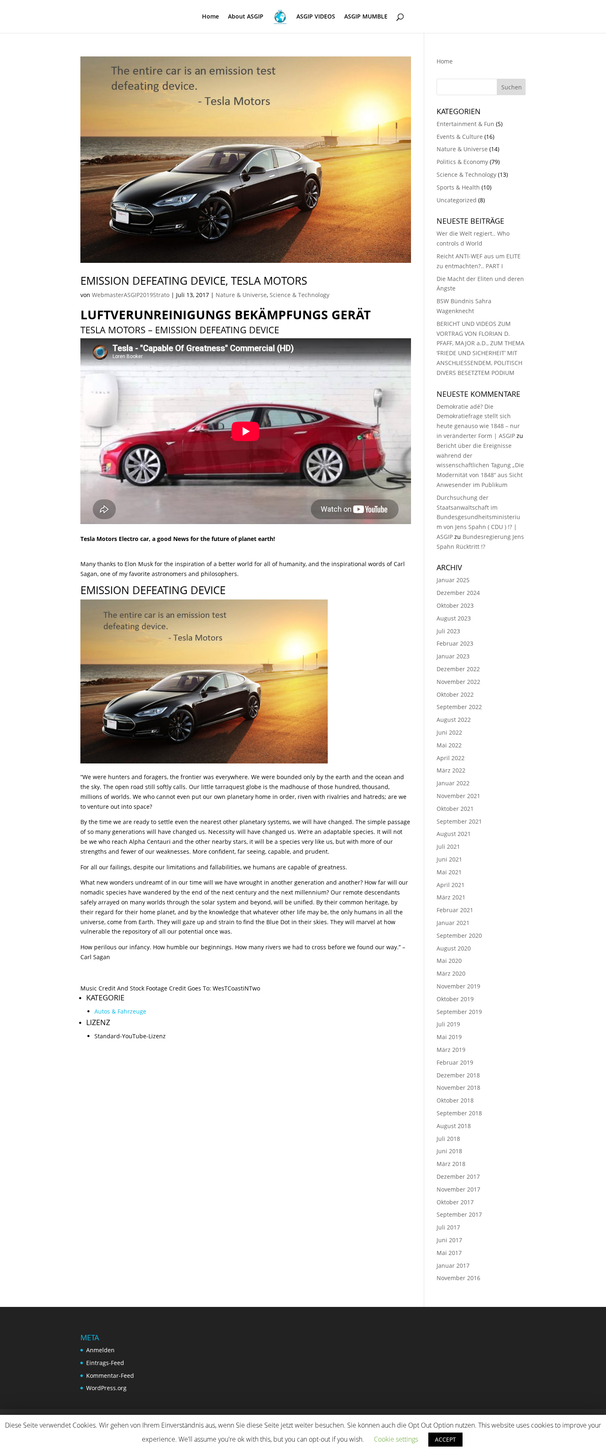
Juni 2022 (449, 732)
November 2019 (458, 986)
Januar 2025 (453, 580)
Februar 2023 (455, 643)
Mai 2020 (449, 961)
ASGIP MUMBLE (366, 17)
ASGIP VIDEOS (315, 17)
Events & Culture (460, 136)
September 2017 (459, 1214)
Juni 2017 (449, 1240)
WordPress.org (106, 1388)
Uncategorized (457, 200)
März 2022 (451, 770)
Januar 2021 (453, 923)
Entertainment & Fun (465, 124)
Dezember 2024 (458, 593)
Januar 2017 (453, 1265)
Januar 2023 (453, 656)
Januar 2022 (453, 783)
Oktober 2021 (455, 808)
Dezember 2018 (458, 1075)
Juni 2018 (449, 1151)
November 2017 (458, 1189)
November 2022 (458, 682)
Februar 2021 (455, 910)
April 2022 (451, 758)
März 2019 (451, 1050)
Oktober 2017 (455, 1202)
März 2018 (451, 1164)
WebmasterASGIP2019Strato (130, 295)
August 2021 (454, 834)
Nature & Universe (241, 295)
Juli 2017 (448, 1227)
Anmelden (100, 1350)
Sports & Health (458, 187)
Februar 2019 (455, 1062)
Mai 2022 (449, 745)
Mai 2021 (449, 872)
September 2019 (459, 1012)
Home (210, 17)
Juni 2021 (449, 859)
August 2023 (454, 618)
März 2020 (451, 973)
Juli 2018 (448, 1139)
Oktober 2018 (455, 1100)
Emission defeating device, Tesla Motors (193, 280)
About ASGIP (245, 17)
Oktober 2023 (455, 605)
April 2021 (451, 885)
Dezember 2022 (458, 669)
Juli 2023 (448, 631)
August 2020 (454, 948)
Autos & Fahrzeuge (120, 1011)
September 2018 (459, 1113)
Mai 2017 (449, 1253)
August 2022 (454, 719)
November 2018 (458, 1087)
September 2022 (459, 707)
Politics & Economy (462, 162)
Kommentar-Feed (110, 1375)
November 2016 (458, 1278)
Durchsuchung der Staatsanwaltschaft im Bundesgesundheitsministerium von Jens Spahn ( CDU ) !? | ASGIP (478, 517)
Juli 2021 (448, 846)
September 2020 (459, 935)
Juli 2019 (448, 1024)
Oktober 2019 (455, 999)
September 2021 (459, 821)
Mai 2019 (449, 1037)
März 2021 (451, 897)
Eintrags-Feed (105, 1363)
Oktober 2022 (455, 694)
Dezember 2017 (458, 1176)
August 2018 (454, 1126)
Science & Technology (299, 295)
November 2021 (458, 796)
